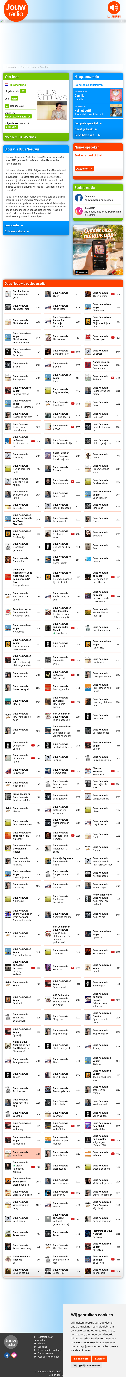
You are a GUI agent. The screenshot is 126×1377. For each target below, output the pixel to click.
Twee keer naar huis (20, 1102)
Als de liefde (60, 307)
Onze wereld (20, 934)
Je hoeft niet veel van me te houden (62, 731)
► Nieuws (39, 1343)
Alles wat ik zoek (21, 307)
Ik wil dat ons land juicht (102, 687)
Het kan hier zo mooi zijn (100, 612)
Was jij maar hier (61, 1181)
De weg (60, 427)
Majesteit (22, 835)
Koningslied (99, 771)
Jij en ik (60, 758)
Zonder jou (60, 1271)
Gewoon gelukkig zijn (62, 546)
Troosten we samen (100, 1089)
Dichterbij (20, 456)
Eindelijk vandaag (62, 506)
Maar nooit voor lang (61, 822)
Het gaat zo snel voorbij (21, 596)
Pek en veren (100, 952)
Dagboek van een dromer (101, 390)
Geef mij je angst (60, 534)
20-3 (21, 294)
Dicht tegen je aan (102, 441)
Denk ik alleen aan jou (102, 427)
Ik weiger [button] (99, 1358)
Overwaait (60, 952)
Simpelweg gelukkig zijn (20, 1017)
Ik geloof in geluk (60, 660)
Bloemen (60, 365)
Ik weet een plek (21, 687)
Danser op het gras (22, 415)
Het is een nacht (22, 612)
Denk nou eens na (20, 441)
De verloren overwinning (20, 427)
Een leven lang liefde (20, 494)
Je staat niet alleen (62, 745)
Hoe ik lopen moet (102, 628)
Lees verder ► (14, 225)
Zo (21, 1259)
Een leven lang (100, 481)
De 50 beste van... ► (88, 135)
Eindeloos (100, 506)
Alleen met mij (100, 294)
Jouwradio (11, 66)
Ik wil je (20, 702)
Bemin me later (61, 352)
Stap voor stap (60, 1032)
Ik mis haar (100, 660)
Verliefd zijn (60, 1126)
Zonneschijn (100, 1271)
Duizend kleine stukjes (20, 481)
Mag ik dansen (100, 822)
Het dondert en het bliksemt (100, 577)
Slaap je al (60, 1017)
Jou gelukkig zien (102, 758)
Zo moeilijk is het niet (61, 1259)
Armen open (100, 337)
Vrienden (100, 1153)
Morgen (100, 848)
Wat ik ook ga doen (102, 1181)
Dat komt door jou (62, 415)
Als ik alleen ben (21, 321)
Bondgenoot (101, 365)
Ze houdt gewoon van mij (61, 1219)
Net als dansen (100, 874)
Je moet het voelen (20, 745)
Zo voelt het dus (21, 1271)
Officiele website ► (17, 231)
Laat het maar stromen (60, 784)
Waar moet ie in (22, 1181)
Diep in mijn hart (61, 456)
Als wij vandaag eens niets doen (22, 337)
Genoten (100, 534)
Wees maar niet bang (21, 1205)
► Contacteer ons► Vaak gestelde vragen (46, 1355)
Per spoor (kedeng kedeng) (20, 968)
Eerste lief (20, 506)
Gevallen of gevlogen (20, 546)
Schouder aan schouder (100, 1000)
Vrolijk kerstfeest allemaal (20, 1167)
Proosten (60, 968)
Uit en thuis (60, 1102)
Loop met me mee (22, 822)
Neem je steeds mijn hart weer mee (103, 861)
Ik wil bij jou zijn (61, 687)
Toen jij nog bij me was (102, 1075)
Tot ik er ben (20, 1089)
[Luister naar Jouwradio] (114, 16)
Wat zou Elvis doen (22, 1193)
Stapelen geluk (100, 1032)
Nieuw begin (100, 886)
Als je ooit (62, 321)
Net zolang (20, 886)
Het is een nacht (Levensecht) (101, 596)
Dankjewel (60, 403)
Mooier (22, 848)
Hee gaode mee (22, 577)
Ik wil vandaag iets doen (22, 716)
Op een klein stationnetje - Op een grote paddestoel (61, 934)
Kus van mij (20, 784)
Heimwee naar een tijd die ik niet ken (62, 577)
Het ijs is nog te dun (61, 596)
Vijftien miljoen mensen (61, 1140)
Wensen (60, 1205)
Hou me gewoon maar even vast (22, 644)
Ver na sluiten (100, 1114)
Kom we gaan (60, 771)
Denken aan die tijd (63, 441)
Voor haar (20, 1153)
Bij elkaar (100, 352)
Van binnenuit (100, 1102)
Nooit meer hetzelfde (60, 899)
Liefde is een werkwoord (60, 809)
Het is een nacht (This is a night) (62, 612)
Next (121, 21)
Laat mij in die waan (100, 784)
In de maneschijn (61, 716)
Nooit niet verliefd (22, 915)
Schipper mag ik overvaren (61, 1000)
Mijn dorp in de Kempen (60, 835)
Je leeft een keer (101, 731)
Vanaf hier (20, 1114)
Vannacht (60, 1114)
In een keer (100, 716)
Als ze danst (60, 337)
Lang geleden (60, 797)
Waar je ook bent (101, 1167)
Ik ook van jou (20, 675)
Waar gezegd (60, 1167)
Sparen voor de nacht (102, 1017)
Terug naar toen (21, 1061)
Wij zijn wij (102, 1205)
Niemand (60, 886)
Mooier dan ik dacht (60, 848)
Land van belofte (22, 797)
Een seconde (60, 494)
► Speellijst (40, 1346)
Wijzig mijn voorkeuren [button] (87, 1365)
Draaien (60, 468)
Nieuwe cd (20, 899)
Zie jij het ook (60, 1246)
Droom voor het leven (101, 468)
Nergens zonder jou (61, 874)
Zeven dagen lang (22, 1246)
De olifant (100, 415)
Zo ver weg (100, 1259)
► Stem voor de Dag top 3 (47, 1349)
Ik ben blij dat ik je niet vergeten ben (22, 660)
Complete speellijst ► (88, 123)
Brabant (100, 378)
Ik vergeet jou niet (102, 675)
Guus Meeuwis (28, 66)
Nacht (63, 861)
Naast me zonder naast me (21, 861)
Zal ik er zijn (20, 1219)
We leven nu (60, 1193)
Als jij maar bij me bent (102, 321)
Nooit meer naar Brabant (102, 899)
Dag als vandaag (61, 390)
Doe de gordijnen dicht (22, 468)
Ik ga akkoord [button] (81, 1358)
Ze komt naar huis (102, 1219)
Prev (4, 21)
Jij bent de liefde (20, 758)
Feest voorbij (60, 519)
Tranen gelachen (61, 1089)
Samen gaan (100, 984)
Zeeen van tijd (20, 1233)
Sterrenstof (21, 1046)
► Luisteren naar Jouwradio (43, 1338)
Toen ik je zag (60, 1075)
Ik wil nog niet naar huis (102, 702)
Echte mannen (60, 481)
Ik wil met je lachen (60, 702)
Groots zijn (20, 559)
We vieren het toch (102, 1193)
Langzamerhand (101, 797)
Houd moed (60, 644)
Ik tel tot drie (60, 675)
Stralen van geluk (61, 1046)
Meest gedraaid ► (86, 129)
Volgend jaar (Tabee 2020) (100, 1140)
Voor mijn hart (60, 1153)
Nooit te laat (100, 915)
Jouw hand (20, 771)
